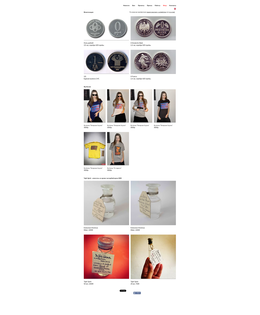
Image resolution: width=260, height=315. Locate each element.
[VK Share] (134, 291)
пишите (149, 12)
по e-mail (172, 12)
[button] (106, 32)
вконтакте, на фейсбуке (159, 12)
